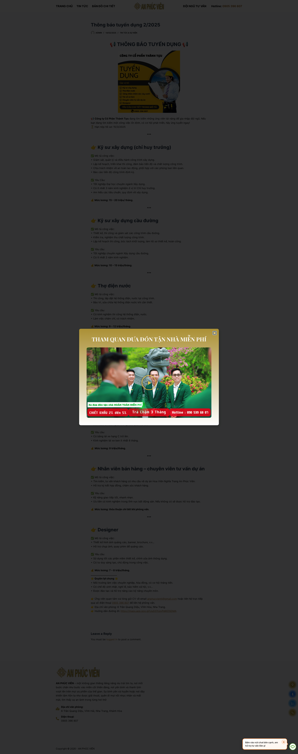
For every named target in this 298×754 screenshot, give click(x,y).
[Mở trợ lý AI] (292, 746)
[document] (149, 377)
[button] (214, 333)
